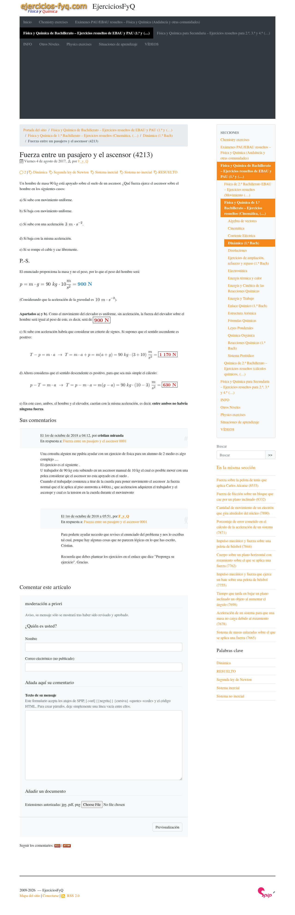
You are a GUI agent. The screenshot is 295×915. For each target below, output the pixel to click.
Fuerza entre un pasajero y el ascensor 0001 (95, 440)
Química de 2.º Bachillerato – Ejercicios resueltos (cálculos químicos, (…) (245, 368)
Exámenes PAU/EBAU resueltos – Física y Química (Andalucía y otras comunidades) (137, 21)
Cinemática (236, 228)
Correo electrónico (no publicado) (49, 658)
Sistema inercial (106, 172)
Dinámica (39, 172)
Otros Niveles (49, 44)
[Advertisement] (147, 84)
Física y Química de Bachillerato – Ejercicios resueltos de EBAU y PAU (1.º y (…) (86, 33)
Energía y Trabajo (241, 298)
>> (270, 454)
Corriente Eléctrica (241, 235)
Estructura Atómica (242, 313)
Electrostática (237, 270)
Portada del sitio (35, 129)
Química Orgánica (241, 335)
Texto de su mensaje (40, 695)
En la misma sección (236, 467)
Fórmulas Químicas (242, 320)
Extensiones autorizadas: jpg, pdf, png (52, 804)
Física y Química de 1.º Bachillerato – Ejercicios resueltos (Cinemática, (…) (83, 135)
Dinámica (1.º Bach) (158, 135)
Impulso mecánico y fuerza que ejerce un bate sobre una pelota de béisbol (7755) (244, 579)
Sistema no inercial (138, 172)
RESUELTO (167, 172)
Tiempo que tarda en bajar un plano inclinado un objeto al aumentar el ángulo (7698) (242, 599)
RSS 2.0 (72, 895)
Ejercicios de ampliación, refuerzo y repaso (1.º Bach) (248, 260)
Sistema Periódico (241, 355)
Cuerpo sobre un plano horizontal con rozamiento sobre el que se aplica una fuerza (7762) (244, 560)
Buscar (222, 446)
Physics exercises (79, 44)
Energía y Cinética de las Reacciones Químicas (246, 288)
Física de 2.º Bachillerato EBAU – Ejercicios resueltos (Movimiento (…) (247, 189)
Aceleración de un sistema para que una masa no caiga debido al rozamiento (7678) (245, 618)
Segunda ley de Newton (71, 172)
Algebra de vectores (242, 220)
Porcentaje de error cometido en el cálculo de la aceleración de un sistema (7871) (245, 527)
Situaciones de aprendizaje (118, 44)
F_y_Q (83, 160)
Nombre (31, 638)
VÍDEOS (152, 44)
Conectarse (51, 895)
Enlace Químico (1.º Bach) (247, 305)
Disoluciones (237, 250)
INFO (27, 44)
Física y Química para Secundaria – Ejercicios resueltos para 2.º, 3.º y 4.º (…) (213, 32)
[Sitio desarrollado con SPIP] (266, 892)
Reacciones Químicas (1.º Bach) (246, 345)
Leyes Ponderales (240, 327)
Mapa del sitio (30, 895)
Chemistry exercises (53, 21)
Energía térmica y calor (245, 277)
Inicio (27, 21)
